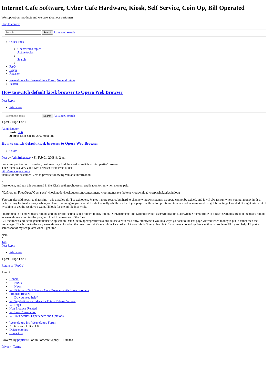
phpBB (21, 340)
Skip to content (11, 24)
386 (20, 132)
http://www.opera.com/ (16, 171)
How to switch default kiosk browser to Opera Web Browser (62, 92)
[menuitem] (29, 49)
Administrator (10, 128)
